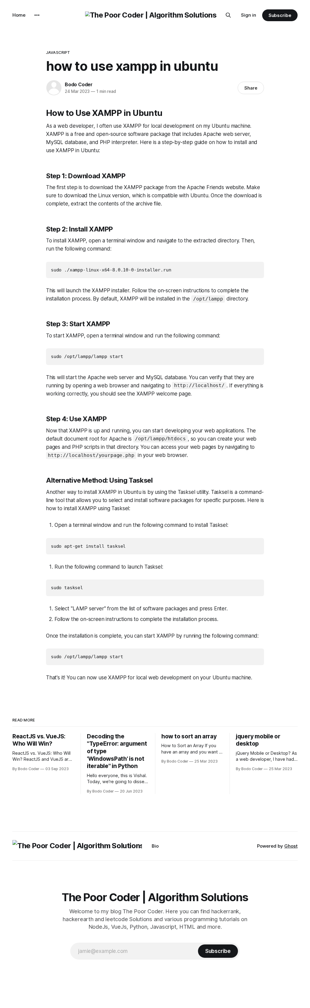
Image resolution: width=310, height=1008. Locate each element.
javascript (58, 52)
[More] (37, 15)
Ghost (291, 846)
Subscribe (280, 15)
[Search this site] (228, 15)
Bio (155, 846)
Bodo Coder (79, 84)
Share (250, 88)
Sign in (248, 15)
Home (18, 15)
